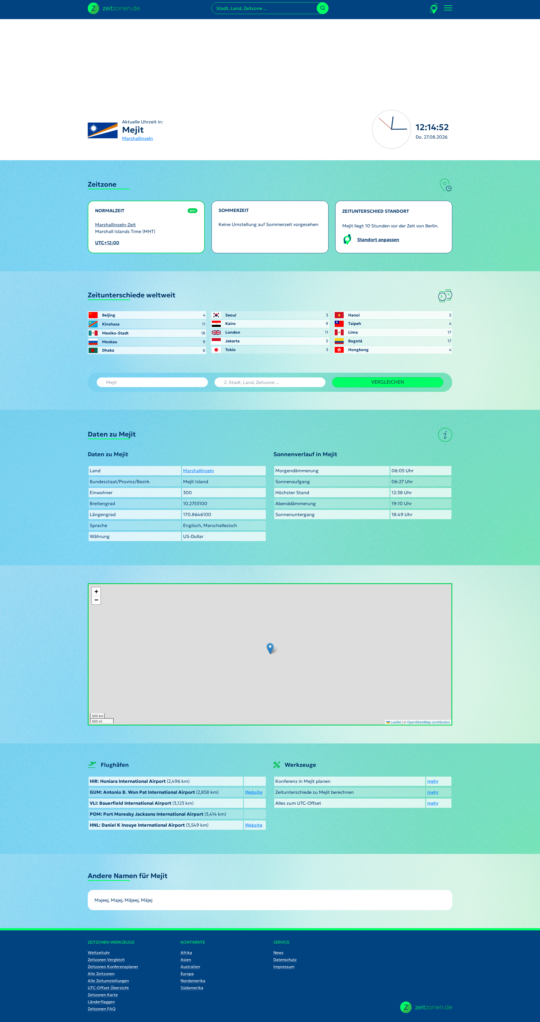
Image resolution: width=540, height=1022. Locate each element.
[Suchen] (322, 8)
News (278, 952)
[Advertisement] (270, 58)
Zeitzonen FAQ (102, 1008)
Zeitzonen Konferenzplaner (113, 966)
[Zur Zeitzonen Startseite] (114, 7)
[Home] (426, 1007)
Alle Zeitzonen (101, 973)
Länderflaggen (101, 1001)
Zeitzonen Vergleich (106, 959)
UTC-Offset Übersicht (108, 987)
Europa (187, 973)
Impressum (283, 966)
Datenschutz (285, 959)
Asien (186, 959)
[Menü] (448, 8)
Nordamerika (193, 980)
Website (253, 792)
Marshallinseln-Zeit (115, 224)
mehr (432, 781)
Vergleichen (387, 382)
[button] (270, 648)
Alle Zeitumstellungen (108, 980)
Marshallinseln (137, 138)
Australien (190, 966)
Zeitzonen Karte (103, 994)
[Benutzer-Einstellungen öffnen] (434, 8)
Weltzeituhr (99, 952)
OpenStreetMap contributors (428, 722)
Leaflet (395, 722)
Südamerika (192, 987)
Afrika (186, 952)
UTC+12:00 (107, 242)
